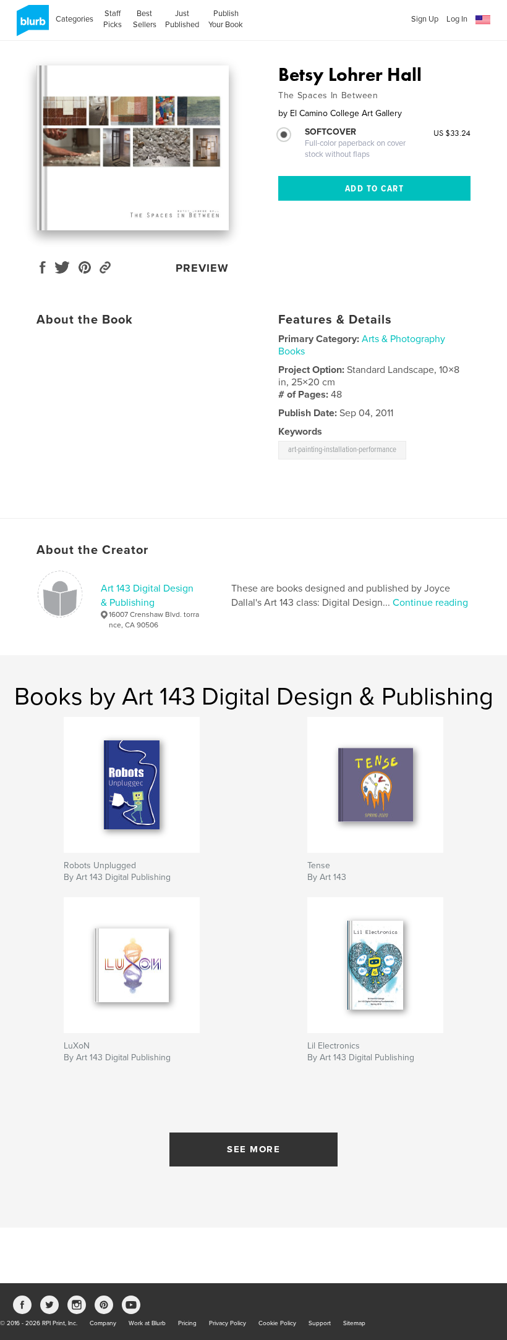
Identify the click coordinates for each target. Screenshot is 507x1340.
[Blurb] (30, 25)
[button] (482, 20)
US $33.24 (452, 132)
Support (320, 1323)
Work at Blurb (147, 1323)
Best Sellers (144, 19)
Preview (202, 268)
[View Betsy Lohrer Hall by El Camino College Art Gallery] (132, 147)
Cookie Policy (277, 1323)
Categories (74, 19)
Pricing (187, 1323)
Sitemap (354, 1323)
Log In (456, 19)
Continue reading (430, 603)
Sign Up (424, 19)
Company (103, 1323)
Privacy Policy (227, 1323)
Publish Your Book (225, 19)
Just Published (182, 19)
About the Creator (92, 550)
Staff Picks (112, 19)
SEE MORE (253, 1149)
